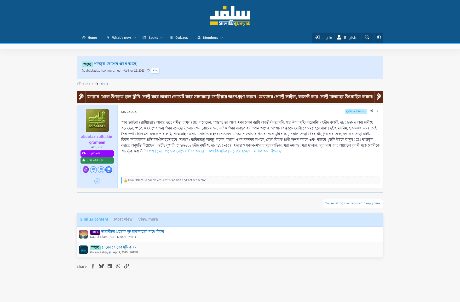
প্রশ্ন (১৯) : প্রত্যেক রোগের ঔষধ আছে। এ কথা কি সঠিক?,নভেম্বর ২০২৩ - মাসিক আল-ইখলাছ (215, 151)
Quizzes (181, 37)
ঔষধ (155, 71)
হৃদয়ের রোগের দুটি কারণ (119, 247)
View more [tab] (148, 219)
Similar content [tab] (94, 219)
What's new (121, 37)
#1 (378, 111)
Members (210, 37)
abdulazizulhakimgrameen (104, 70)
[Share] (371, 111)
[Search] (367, 38)
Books (153, 37)
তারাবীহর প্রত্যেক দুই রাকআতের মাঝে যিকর (132, 231)
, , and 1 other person (167, 180)
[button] (135, 37)
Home (92, 37)
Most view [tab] (123, 219)
